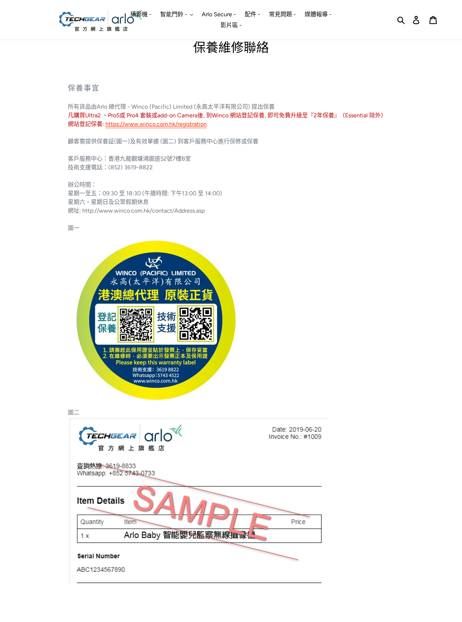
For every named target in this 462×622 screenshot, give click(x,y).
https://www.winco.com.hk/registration (156, 124)
